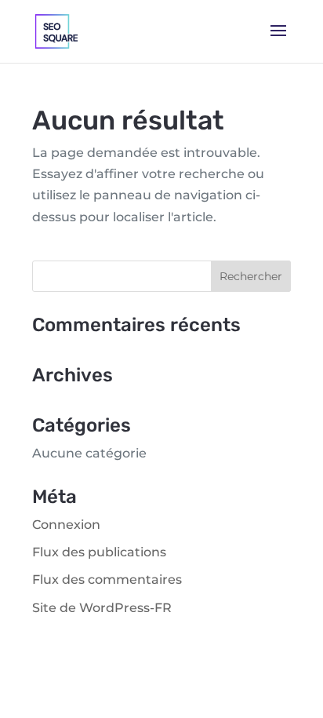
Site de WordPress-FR (102, 607)
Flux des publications (99, 552)
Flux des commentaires (107, 579)
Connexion (66, 524)
